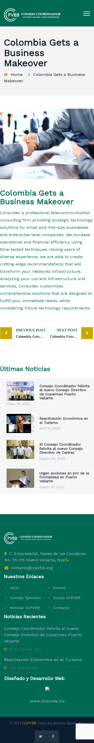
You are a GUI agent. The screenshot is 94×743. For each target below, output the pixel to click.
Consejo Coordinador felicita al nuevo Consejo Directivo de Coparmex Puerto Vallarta (64, 392)
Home (17, 74)
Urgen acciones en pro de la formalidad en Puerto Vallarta (64, 477)
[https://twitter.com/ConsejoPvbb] (41, 736)
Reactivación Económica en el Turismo (63, 420)
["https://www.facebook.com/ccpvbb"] (53, 736)
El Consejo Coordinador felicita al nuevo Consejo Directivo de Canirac (61, 448)
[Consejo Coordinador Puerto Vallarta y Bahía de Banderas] (32, 14)
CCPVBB (29, 723)
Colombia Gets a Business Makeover (31, 333)
